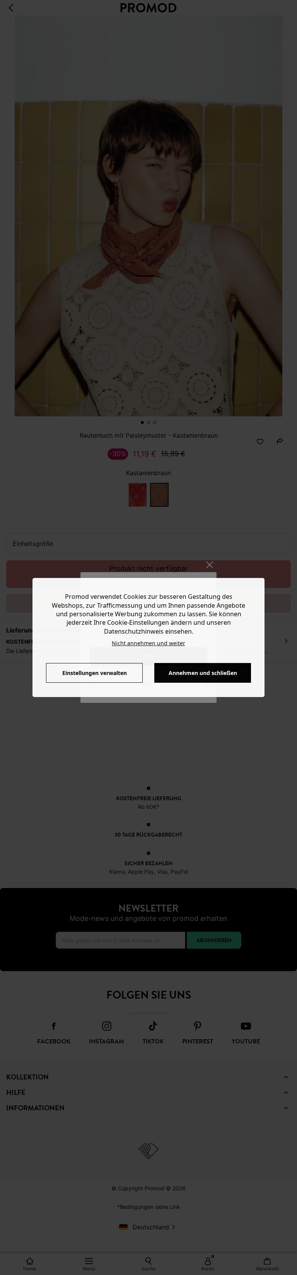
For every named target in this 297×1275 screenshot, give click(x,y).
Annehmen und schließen (203, 673)
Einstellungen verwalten (94, 673)
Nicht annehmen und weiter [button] (148, 643)
